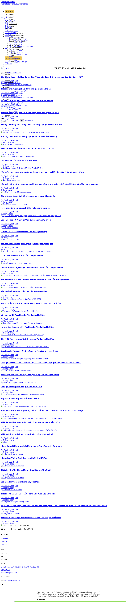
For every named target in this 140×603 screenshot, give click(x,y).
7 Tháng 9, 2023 (7, 202)
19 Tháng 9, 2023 (7, 154)
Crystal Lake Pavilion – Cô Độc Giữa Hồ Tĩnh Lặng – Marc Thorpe (30, 351)
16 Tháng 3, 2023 (7, 464)
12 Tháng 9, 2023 (7, 166)
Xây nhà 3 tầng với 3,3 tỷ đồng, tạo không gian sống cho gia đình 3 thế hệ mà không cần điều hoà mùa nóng (49, 184)
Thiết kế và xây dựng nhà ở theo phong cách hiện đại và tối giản (30, 112)
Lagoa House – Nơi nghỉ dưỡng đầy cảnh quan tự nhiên (26, 220)
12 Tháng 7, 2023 (7, 393)
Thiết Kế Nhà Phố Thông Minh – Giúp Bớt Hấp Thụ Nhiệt (26, 470)
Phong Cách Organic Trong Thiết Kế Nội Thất (21, 386)
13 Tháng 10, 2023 (7, 130)
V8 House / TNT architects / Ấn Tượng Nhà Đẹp (23, 315)
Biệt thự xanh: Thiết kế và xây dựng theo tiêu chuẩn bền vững (29, 136)
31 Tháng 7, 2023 (7, 297)
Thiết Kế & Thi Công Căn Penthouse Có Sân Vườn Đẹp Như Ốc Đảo (31, 517)
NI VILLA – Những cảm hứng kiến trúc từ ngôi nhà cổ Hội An (27, 148)
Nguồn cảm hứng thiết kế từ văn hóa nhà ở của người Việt (27, 101)
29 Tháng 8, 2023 (7, 238)
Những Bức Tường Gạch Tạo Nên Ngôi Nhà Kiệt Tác (24, 458)
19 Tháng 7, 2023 (7, 333)
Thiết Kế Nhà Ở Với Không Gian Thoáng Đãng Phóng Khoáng (28, 434)
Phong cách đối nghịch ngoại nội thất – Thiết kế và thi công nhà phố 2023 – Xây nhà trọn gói (42, 410)
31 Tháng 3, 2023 (7, 440)
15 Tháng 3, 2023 (7, 488)
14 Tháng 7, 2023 (7, 357)
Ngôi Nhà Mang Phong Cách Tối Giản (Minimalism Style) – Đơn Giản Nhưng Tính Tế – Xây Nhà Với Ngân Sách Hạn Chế (54, 505)
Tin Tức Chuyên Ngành (9, 81)
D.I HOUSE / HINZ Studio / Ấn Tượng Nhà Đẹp (22, 255)
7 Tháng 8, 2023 (7, 273)
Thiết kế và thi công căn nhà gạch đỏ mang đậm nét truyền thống (30, 422)
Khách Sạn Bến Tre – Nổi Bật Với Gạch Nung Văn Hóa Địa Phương (30, 374)
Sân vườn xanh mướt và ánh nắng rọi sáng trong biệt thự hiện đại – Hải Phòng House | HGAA (42, 172)
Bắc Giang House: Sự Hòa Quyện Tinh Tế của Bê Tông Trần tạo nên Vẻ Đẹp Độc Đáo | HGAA (42, 77)
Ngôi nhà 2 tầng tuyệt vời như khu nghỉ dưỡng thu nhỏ (25, 208)
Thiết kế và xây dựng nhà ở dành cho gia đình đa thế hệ (26, 89)
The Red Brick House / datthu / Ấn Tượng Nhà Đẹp (24, 291)
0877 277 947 (5, 570)
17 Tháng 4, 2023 (7, 428)
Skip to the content (8, 2)
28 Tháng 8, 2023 (7, 250)
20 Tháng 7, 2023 (7, 321)
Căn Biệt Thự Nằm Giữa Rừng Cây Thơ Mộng (20, 482)
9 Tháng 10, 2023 (7, 142)
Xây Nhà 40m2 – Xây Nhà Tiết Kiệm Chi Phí (20, 398)
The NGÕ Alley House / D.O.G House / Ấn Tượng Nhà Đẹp (27, 339)
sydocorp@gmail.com (9, 573)
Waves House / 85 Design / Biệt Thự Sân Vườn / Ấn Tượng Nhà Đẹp (32, 267)
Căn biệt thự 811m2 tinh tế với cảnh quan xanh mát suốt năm (28, 196)
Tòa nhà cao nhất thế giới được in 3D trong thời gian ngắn (27, 244)
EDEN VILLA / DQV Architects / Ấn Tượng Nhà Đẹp (24, 232)
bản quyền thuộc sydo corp (12, 580)
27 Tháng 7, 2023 (7, 309)
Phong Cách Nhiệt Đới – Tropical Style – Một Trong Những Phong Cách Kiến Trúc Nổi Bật (41, 363)
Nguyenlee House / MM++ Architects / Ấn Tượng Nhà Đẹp (27, 327)
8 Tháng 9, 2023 (7, 190)
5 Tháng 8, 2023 (7, 285)
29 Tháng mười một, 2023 (10, 83)
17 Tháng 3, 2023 (7, 452)
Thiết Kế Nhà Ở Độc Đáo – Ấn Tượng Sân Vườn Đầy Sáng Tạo (28, 494)
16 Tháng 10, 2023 (8, 119)
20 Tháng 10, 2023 (8, 107)
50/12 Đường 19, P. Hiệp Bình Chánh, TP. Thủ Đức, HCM (20, 567)
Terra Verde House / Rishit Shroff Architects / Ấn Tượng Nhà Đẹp (31, 303)
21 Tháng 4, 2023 (7, 416)
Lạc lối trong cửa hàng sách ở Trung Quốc (20, 160)
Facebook (4, 538)
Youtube (4, 544)
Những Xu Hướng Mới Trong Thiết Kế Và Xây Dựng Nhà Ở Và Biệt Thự (31, 124)
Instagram (4, 541)
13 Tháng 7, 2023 (7, 369)
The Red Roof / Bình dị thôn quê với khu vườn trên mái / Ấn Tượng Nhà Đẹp (35, 279)
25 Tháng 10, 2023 (8, 95)
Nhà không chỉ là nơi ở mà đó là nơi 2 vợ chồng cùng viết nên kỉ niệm (31, 446)
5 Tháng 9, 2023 (7, 214)
